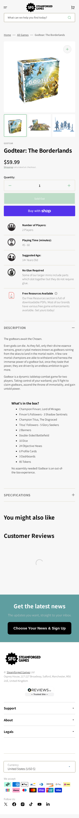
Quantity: (9, 177)
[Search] (70, 17)
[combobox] (39, 17)
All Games (23, 35)
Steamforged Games (18, 672)
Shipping (8, 167)
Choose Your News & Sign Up (39, 628)
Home (7, 35)
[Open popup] (56, 293)
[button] (5, 7)
